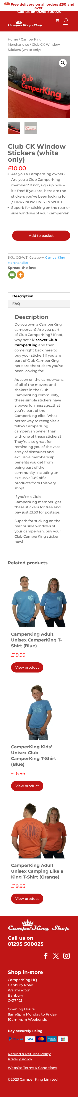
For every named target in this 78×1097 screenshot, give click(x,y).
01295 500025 (48, 12)
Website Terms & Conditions (32, 1068)
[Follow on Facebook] (43, 955)
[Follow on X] (54, 955)
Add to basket (41, 236)
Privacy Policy (20, 1059)
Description (22, 296)
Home (13, 39)
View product (27, 667)
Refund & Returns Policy (29, 1054)
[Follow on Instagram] (64, 955)
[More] (20, 275)
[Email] (12, 275)
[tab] (39, 296)
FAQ (16, 304)
